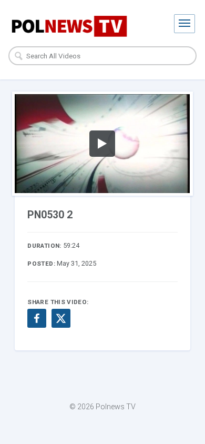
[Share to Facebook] (36, 318)
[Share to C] (61, 318)
